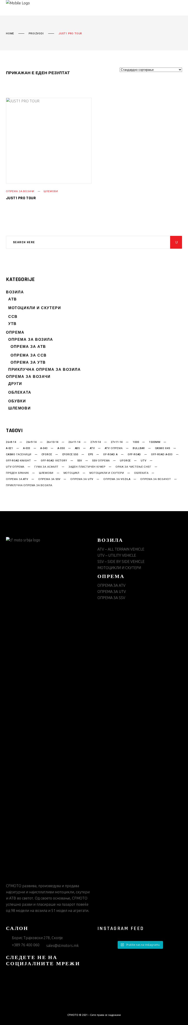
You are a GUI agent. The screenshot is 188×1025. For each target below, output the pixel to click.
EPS (90, 454)
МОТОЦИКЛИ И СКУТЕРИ (34, 308)
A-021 (9, 448)
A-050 (61, 448)
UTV (143, 460)
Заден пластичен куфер (87, 467)
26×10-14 (53, 442)
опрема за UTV (81, 479)
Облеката (19, 392)
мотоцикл (72, 473)
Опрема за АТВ (28, 346)
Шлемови (51, 191)
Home (10, 33)
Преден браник (17, 473)
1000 (136, 442)
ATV (92, 448)
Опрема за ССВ (29, 355)
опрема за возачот (155, 479)
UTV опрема (15, 467)
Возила (15, 292)
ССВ (13, 316)
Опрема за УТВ (28, 362)
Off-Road (134, 454)
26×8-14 (11, 442)
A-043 (43, 448)
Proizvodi (36, 33)
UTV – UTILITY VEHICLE (116, 555)
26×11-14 (74, 442)
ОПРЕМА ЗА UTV (111, 591)
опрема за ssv (49, 479)
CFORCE (46, 454)
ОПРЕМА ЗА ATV (111, 585)
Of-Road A (110, 454)
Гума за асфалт (46, 467)
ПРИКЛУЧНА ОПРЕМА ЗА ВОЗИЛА (44, 369)
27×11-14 (117, 442)
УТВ (12, 324)
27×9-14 (96, 442)
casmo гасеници (18, 454)
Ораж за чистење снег (133, 467)
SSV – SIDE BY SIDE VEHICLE (120, 561)
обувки (17, 401)
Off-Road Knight (18, 460)
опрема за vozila (116, 479)
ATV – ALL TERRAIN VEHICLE (120, 549)
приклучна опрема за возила (29, 485)
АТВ (12, 299)
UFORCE (125, 460)
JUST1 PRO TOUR (21, 198)
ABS (77, 448)
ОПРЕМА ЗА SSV (111, 598)
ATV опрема (113, 448)
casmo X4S (162, 448)
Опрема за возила (30, 339)
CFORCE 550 (70, 454)
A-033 (26, 448)
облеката (141, 473)
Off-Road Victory (54, 460)
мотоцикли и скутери (106, 473)
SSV (79, 460)
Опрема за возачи (20, 191)
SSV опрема (101, 460)
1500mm (154, 442)
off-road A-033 (162, 454)
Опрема (15, 332)
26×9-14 (31, 442)
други (15, 384)
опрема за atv (17, 479)
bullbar (139, 448)
